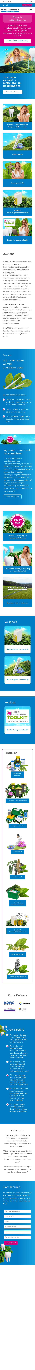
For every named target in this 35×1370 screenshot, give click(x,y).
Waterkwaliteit (17, 154)
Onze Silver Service (12, 92)
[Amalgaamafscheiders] (17, 816)
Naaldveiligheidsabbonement (17, 213)
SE (31, 1)
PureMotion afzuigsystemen (17, 976)
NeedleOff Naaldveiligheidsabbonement (17, 931)
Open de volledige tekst (17, 41)
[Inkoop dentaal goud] (17, 944)
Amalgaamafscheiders (17, 826)
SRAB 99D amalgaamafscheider (17, 903)
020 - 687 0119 (3, 5)
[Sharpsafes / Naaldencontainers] (17, 791)
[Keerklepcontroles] (17, 867)
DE (29, 1)
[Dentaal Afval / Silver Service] (17, 764)
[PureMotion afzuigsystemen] (17, 967)
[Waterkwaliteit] (17, 842)
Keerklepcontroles (17, 183)
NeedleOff (17, 210)
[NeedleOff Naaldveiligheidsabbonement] (17, 920)
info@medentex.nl (6, 5)
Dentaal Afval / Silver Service (17, 774)
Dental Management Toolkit (17, 240)
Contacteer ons (27, 5)
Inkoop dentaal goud (17, 954)
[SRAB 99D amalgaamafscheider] (17, 892)
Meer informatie (12, 496)
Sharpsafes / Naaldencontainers (17, 800)
